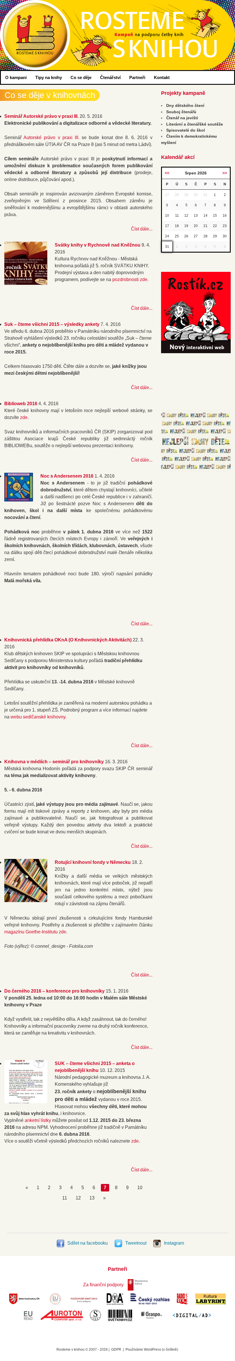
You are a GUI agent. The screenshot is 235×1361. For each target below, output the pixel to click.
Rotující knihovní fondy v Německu (93, 862)
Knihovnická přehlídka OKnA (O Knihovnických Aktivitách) (68, 639)
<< (167, 173)
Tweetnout (136, 1243)
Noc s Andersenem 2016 (66, 476)
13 (92, 1197)
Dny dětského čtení (185, 105)
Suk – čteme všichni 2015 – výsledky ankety (51, 324)
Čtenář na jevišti (182, 118)
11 (64, 1197)
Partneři (137, 77)
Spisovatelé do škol (185, 130)
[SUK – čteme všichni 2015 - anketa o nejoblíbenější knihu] (25, 1101)
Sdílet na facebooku (87, 1243)
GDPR (116, 1349)
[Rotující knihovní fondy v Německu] (25, 900)
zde (24, 417)
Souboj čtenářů (181, 111)
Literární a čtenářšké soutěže (194, 124)
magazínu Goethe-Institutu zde (35, 931)
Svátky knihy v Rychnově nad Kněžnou (97, 245)
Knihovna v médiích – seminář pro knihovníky (54, 761)
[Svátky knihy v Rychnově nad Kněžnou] (25, 283)
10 (139, 1187)
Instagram (173, 1243)
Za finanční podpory (103, 1284)
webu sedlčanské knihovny (38, 716)
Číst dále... (141, 228)
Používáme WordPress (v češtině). (152, 1349)
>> (224, 173)
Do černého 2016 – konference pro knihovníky (54, 991)
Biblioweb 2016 (20, 403)
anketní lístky (38, 1120)
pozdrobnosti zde (129, 279)
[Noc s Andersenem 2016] (18, 499)
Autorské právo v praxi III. (51, 137)
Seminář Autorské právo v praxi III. (41, 116)
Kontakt (162, 77)
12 (78, 1197)
